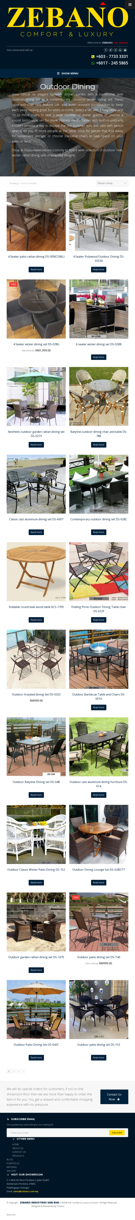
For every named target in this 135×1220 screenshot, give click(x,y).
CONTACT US (19, 1151)
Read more (36, 269)
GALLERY (11, 1170)
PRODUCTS (18, 1155)
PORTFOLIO (13, 1163)
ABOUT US (17, 1148)
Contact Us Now (114, 1097)
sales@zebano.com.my (25, 1191)
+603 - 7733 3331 (112, 56)
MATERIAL (12, 1167)
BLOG (10, 1159)
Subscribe (117, 1132)
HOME (15, 1144)
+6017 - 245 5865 (112, 63)
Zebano (60, 1206)
